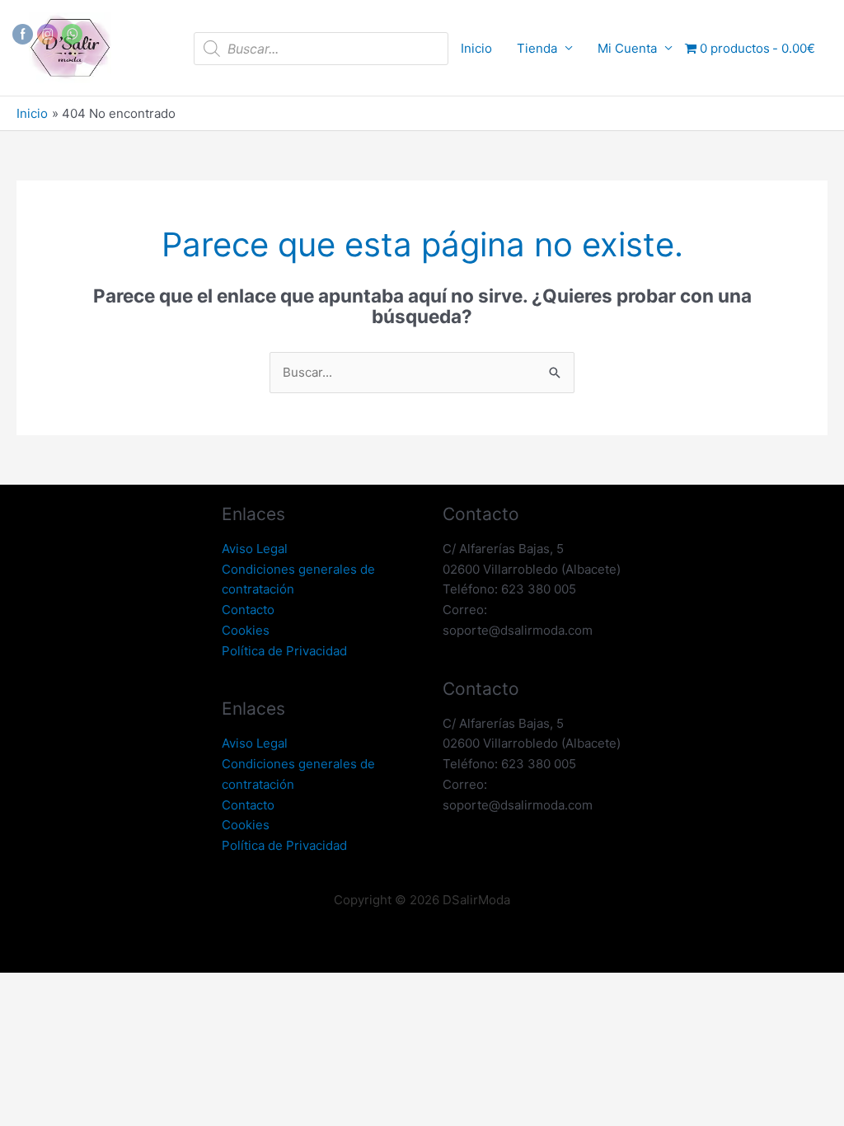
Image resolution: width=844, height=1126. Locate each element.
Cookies (246, 630)
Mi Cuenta (627, 48)
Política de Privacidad (284, 651)
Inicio (476, 48)
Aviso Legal (255, 548)
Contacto (248, 609)
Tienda (537, 48)
